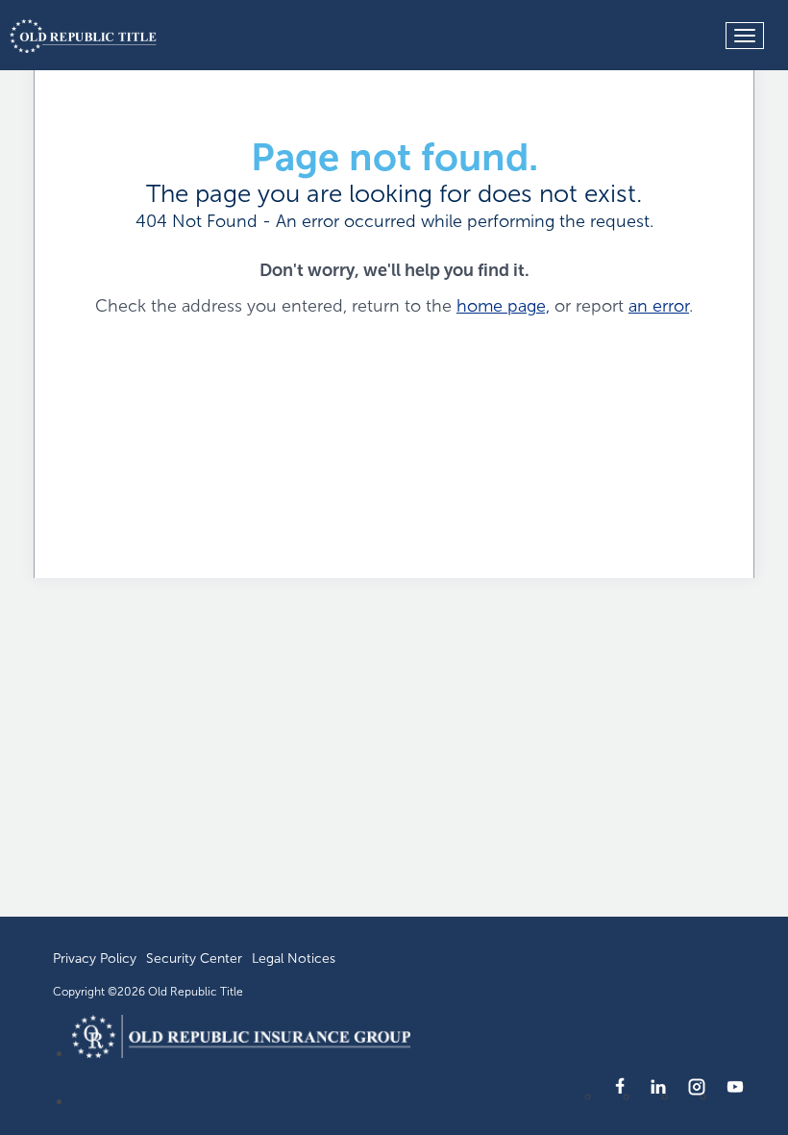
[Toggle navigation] (745, 35)
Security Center (194, 958)
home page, (503, 305)
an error (658, 305)
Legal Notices (293, 958)
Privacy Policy (94, 958)
